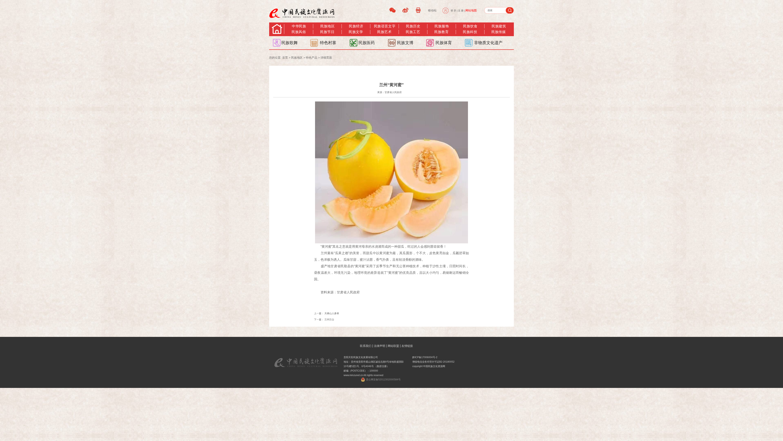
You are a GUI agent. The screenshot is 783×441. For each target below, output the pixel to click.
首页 (285, 57)
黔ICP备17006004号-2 (424, 357)
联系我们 (365, 345)
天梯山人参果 (331, 313)
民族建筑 (499, 26)
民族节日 (327, 32)
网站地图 (471, 10)
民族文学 (356, 32)
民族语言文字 (384, 26)
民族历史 (413, 26)
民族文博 (405, 42)
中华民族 (299, 26)
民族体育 (444, 42)
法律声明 (379, 345)
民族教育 (441, 32)
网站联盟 (393, 345)
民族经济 (356, 26)
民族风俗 (299, 32)
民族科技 (470, 32)
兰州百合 (329, 319)
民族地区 (327, 26)
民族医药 (366, 42)
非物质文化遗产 (488, 42)
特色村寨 (328, 42)
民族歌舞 (289, 42)
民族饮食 (470, 26)
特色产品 (311, 57)
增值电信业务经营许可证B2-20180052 (433, 361)
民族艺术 (384, 32)
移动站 (432, 10)
